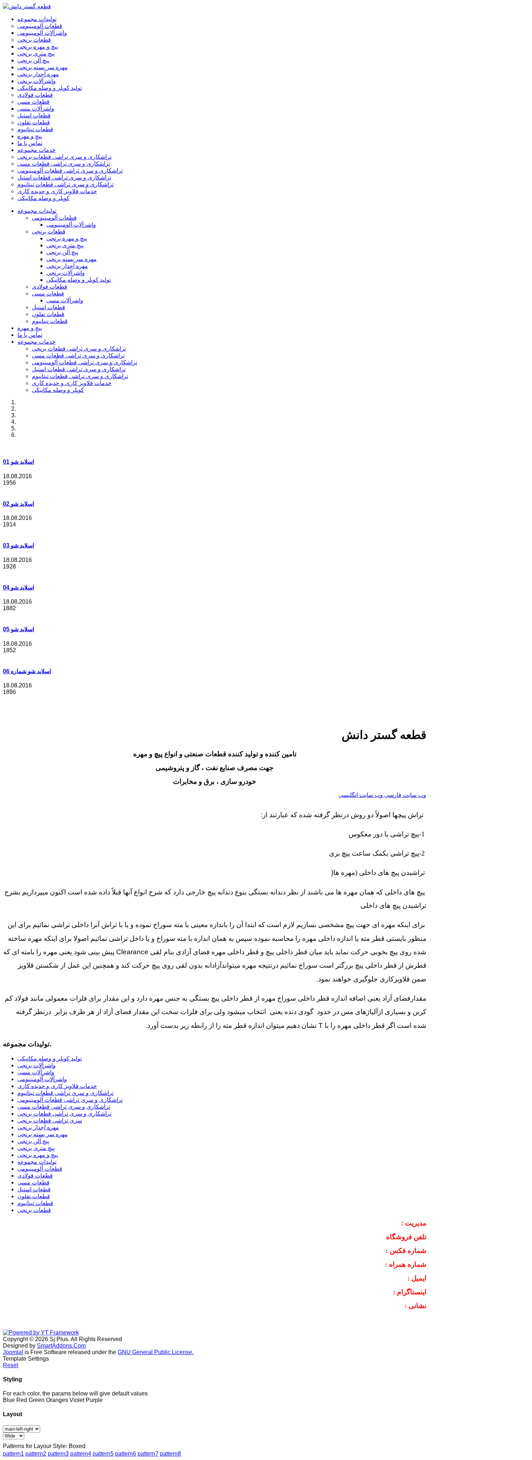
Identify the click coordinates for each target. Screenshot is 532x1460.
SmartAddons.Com (61, 1346)
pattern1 (13, 1454)
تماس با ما (29, 335)
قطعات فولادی (49, 287)
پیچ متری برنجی (65, 245)
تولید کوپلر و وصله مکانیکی (78, 280)
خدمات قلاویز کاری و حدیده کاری (71, 383)
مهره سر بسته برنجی (71, 259)
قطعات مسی (48, 293)
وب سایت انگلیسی (361, 795)
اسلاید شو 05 (18, 629)
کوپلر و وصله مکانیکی (58, 390)
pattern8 (170, 1454)
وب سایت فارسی (405, 795)
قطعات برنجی (49, 231)
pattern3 (58, 1454)
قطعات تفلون (48, 314)
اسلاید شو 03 (18, 545)
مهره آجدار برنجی (67, 266)
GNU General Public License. (156, 1352)
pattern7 (148, 1454)
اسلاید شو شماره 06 (27, 671)
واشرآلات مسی (64, 300)
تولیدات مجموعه (36, 211)
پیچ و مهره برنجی (66, 238)
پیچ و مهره (29, 328)
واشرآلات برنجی (65, 273)
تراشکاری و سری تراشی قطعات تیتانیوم (80, 376)
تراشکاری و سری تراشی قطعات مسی (78, 355)
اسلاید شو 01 (18, 462)
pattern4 (80, 1454)
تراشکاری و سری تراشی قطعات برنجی (79, 349)
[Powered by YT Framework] (41, 1332)
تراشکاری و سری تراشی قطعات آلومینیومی (84, 362)
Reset (10, 1365)
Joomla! (13, 1352)
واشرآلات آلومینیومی (71, 225)
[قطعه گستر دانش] (27, 6)
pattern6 (125, 1454)
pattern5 (103, 1454)
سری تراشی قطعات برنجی (49, 1120)
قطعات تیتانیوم (50, 321)
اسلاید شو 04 (18, 587)
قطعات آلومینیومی (54, 218)
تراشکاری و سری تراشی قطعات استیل (79, 369)
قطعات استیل (48, 307)
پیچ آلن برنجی (62, 252)
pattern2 (35, 1454)
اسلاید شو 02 (18, 504)
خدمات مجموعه (36, 342)
